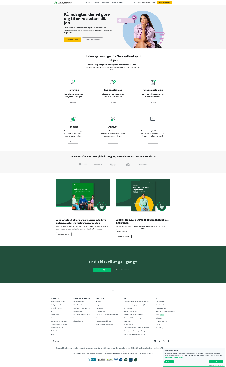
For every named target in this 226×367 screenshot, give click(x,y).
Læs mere (73, 102)
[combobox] (57, 341)
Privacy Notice (168, 357)
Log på (153, 2)
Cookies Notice (178, 357)
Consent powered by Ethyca (214, 365)
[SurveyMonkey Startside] (63, 3)
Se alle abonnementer (122, 270)
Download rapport (63, 234)
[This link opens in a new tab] (155, 341)
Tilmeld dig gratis (164, 3)
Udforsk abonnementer (92, 40)
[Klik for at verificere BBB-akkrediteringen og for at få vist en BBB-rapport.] (92, 360)
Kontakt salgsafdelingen (143, 2)
